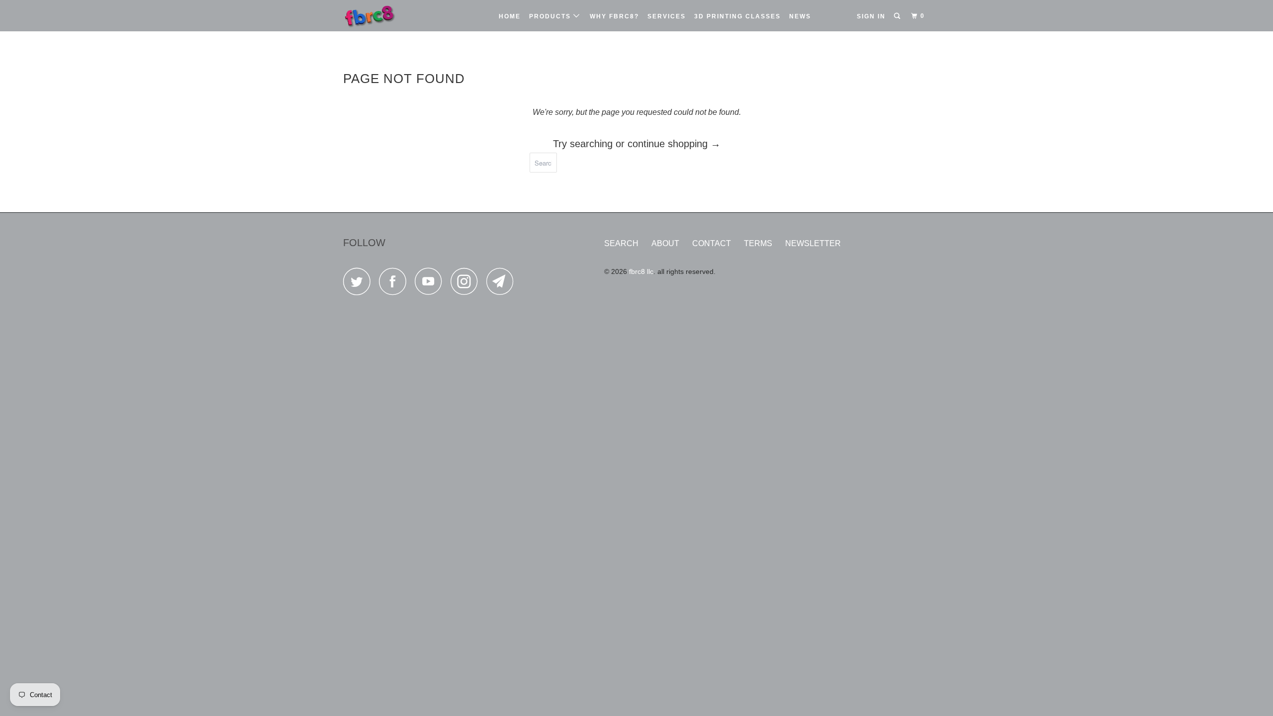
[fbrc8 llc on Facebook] (395, 284)
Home (510, 16)
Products (551, 16)
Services (666, 16)
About (665, 243)
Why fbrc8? (614, 16)
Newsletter (813, 243)
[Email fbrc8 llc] (502, 284)
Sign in (871, 16)
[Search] (898, 16)
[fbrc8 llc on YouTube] (431, 284)
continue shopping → (674, 143)
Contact (711, 243)
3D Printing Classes (737, 16)
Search (621, 243)
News (800, 16)
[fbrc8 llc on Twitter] (359, 284)
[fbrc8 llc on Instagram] (467, 284)
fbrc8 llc (641, 271)
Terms (758, 243)
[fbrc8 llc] (394, 15)
